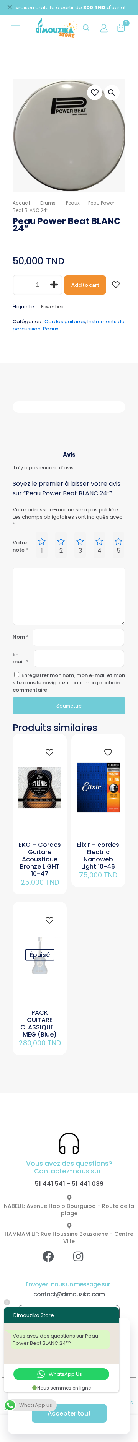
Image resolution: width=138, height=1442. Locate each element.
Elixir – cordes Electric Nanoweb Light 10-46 (98, 855)
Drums (48, 203)
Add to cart (85, 285)
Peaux (73, 203)
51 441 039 (88, 1183)
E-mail (21, 658)
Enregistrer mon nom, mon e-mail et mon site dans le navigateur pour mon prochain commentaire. (69, 682)
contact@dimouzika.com (69, 1294)
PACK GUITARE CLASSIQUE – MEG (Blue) (39, 1023)
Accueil (21, 203)
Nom (21, 637)
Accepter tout (69, 1413)
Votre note (20, 546)
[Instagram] (83, 1262)
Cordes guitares (64, 321)
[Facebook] (54, 1262)
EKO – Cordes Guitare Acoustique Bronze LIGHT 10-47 (40, 859)
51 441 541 (50, 1183)
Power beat (53, 307)
